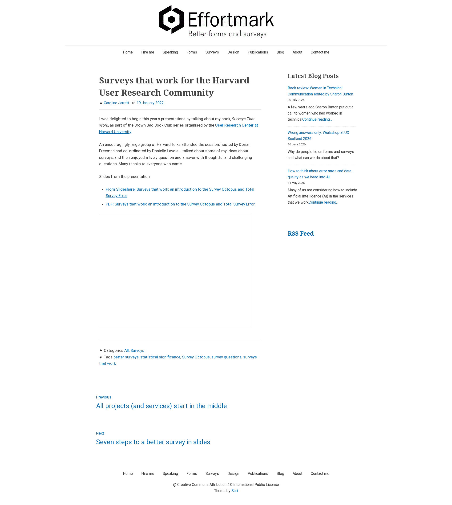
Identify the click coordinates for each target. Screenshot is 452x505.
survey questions (226, 357)
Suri (234, 491)
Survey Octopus (196, 357)
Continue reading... (317, 119)
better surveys (126, 357)
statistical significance (160, 357)
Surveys (137, 350)
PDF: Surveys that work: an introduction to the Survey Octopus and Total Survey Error (181, 204)
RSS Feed (301, 233)
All (126, 350)
